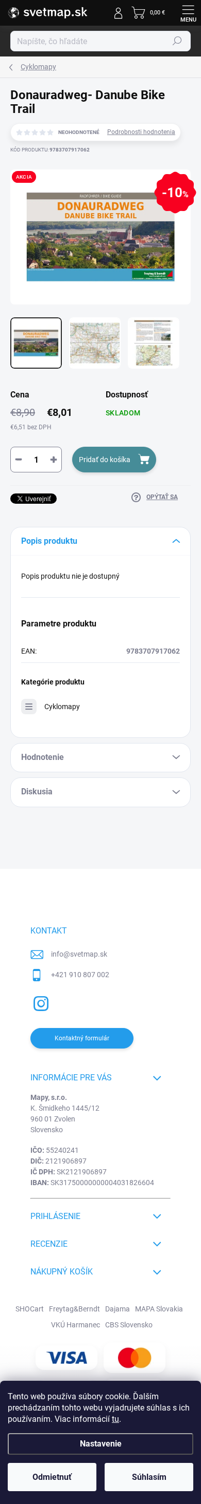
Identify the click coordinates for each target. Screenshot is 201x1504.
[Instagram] (39, 1002)
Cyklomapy (62, 706)
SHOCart (29, 1309)
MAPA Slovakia (159, 1309)
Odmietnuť (52, 1477)
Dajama (117, 1309)
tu (115, 1419)
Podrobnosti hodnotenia (141, 132)
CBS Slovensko (129, 1325)
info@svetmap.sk (79, 954)
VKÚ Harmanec (75, 1325)
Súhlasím (149, 1477)
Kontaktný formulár (82, 1038)
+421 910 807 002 (80, 974)
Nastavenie (101, 1444)
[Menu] (188, 13)
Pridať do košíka (104, 459)
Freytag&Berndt (74, 1309)
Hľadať (177, 41)
